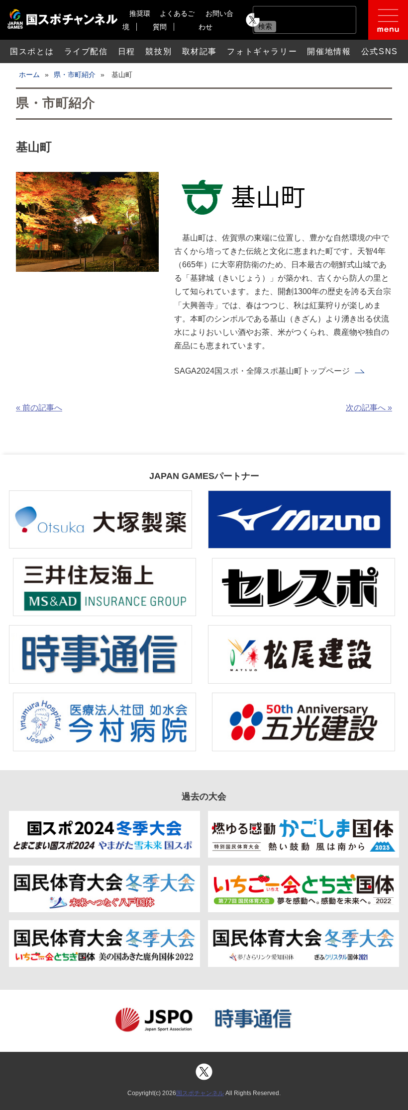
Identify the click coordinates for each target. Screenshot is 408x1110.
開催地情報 (329, 51)
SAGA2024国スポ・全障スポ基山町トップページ (262, 371)
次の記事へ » (369, 407)
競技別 (158, 51)
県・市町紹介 (75, 75)
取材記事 (199, 51)
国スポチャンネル (200, 1093)
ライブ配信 (86, 51)
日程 (126, 51)
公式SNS (379, 51)
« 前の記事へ (39, 407)
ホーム (29, 75)
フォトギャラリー (262, 51)
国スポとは (32, 51)
